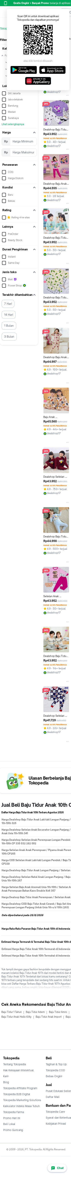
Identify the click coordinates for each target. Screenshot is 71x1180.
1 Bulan (9, 325)
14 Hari (8, 314)
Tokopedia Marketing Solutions (22, 1100)
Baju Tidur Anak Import (49, 1016)
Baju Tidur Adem (35, 1011)
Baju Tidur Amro (58, 1011)
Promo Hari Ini (11, 1118)
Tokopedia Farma (13, 1112)
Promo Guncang (13, 1130)
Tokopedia (6, 28)
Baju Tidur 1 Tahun (11, 1011)
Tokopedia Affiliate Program (20, 1088)
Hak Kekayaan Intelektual (18, 1070)
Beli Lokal (9, 1124)
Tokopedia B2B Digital (16, 1094)
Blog (6, 1082)
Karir (6, 1076)
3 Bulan (9, 336)
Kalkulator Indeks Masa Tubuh (21, 1106)
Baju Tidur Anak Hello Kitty (16, 1016)
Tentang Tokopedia (14, 1064)
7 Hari (8, 303)
